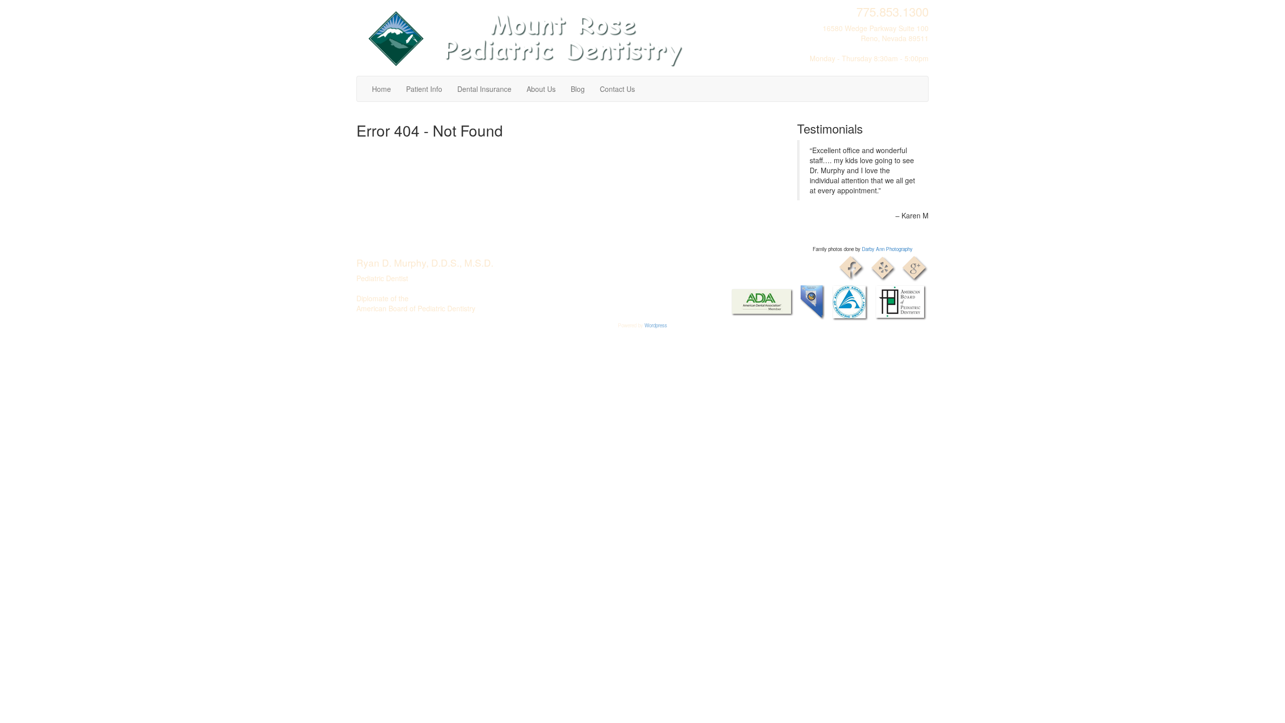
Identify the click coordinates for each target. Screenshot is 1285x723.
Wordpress (656, 325)
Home (381, 89)
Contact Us (617, 89)
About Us (541, 89)
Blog (578, 89)
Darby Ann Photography (887, 249)
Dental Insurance (484, 89)
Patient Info (424, 89)
